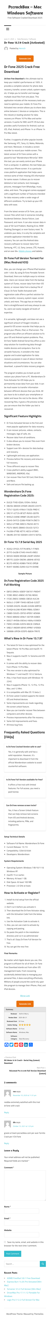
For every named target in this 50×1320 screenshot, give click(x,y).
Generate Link (25, 58)
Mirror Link (25, 995)
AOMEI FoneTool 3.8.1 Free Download (23, 1278)
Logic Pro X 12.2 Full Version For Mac (23, 1299)
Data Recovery (22, 39)
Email (7, 1218)
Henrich (22, 48)
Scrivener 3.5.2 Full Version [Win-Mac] (24, 1289)
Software (32, 39)
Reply (6, 1112)
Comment (9, 1167)
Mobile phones (25, 251)
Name (7, 1206)
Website (8, 1230)
